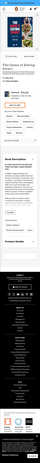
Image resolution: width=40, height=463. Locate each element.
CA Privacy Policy (20, 364)
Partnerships (20, 341)
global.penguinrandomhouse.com (20, 298)
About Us (20, 308)
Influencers (20, 346)
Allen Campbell (12, 81)
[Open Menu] (4, 9)
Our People (20, 314)
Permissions (20, 399)
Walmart (19, 133)
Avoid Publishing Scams (20, 372)
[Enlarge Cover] (37, 49)
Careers (20, 328)
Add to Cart (15, 105)
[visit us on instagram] (31, 294)
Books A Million (12, 122)
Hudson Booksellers (14, 127)
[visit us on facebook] (9, 294)
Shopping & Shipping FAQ (20, 391)
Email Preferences (20, 355)
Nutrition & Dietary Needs (15, 230)
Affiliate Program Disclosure (20, 369)
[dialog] (20, 448)
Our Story (20, 311)
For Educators (20, 394)
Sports (30, 230)
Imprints (20, 331)
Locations (20, 316)
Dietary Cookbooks (12, 225)
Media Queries (20, 343)
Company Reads (20, 349)
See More (10, 212)
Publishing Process (20, 385)
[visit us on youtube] (18, 294)
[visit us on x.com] (13, 294)
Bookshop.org (28, 122)
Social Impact (20, 322)
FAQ (20, 388)
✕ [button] (37, 436)
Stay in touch (20, 287)
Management (20, 319)
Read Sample (29, 56)
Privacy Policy (20, 361)
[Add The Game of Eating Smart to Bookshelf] (37, 15)
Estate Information (20, 402)
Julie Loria (9, 78)
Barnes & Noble (23, 116)
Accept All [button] (33, 456)
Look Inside (12, 56)
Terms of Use (20, 358)
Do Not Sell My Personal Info (20, 366)
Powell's (30, 127)
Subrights (20, 396)
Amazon (9, 116)
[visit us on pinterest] (27, 294)
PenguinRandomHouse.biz (20, 352)
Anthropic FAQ (20, 375)
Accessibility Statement (20, 325)
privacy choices (29, 451)
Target (8, 133)
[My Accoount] (30, 9)
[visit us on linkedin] (22, 294)
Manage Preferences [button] (10, 455)
